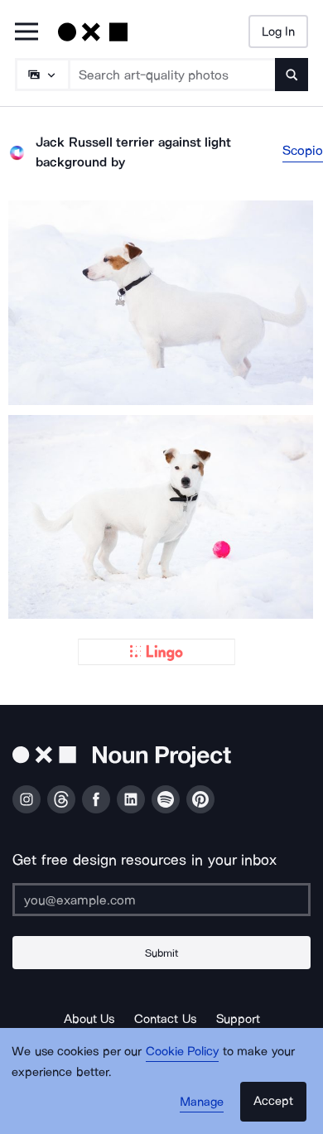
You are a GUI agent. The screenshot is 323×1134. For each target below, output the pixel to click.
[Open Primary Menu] (26, 33)
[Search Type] (41, 74)
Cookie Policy (182, 1051)
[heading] (161, 302)
